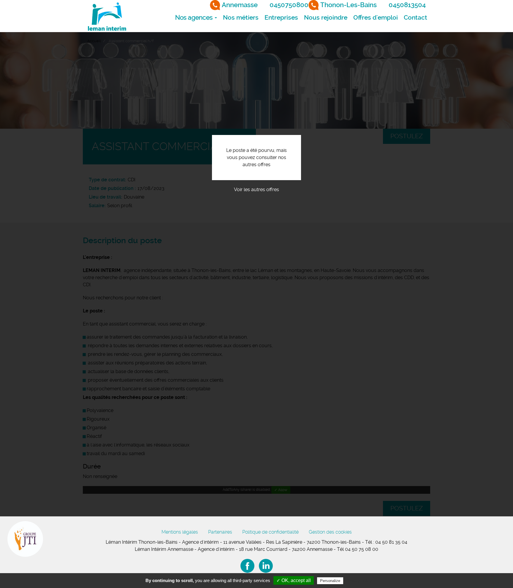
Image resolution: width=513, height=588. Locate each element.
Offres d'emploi (375, 17)
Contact (415, 17)
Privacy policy (359, 580)
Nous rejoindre (325, 17)
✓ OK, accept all (293, 580)
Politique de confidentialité (270, 532)
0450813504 (407, 5)
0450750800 (289, 5)
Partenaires (220, 532)
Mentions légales (180, 532)
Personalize (330, 580)
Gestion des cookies (330, 532)
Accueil (94, 41)
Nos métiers (241, 17)
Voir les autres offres (256, 189)
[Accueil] (106, 16)
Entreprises (281, 17)
